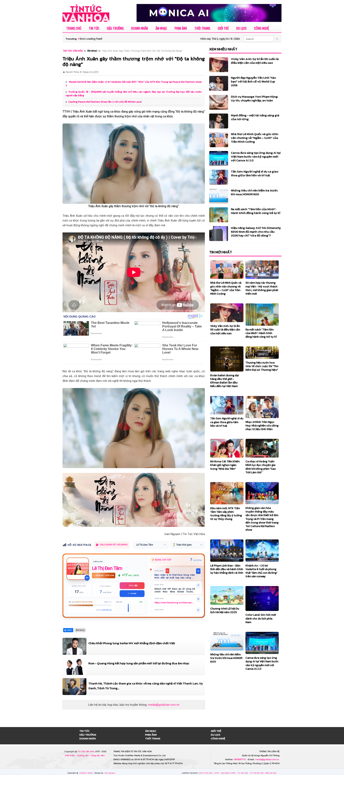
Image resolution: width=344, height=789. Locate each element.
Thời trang (202, 28)
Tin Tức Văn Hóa (86, 751)
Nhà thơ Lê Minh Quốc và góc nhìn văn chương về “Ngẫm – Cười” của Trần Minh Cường (254, 138)
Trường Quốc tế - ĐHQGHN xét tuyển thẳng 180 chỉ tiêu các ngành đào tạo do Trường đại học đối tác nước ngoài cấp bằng (134, 93)
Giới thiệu (70, 755)
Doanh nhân (139, 28)
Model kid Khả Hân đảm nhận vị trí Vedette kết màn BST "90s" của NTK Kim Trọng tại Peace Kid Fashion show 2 (134, 83)
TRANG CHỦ (73, 28)
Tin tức (94, 28)
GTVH (217, 773)
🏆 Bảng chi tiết (162, 560)
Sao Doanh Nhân (228, 773)
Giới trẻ (223, 28)
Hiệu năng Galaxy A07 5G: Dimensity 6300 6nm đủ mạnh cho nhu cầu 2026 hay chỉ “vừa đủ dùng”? (256, 231)
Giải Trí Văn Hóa (206, 773)
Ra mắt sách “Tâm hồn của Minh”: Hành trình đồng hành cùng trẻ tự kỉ (255, 211)
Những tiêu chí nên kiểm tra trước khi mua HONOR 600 (254, 192)
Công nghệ (261, 28)
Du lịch (241, 28)
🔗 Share (132, 593)
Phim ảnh (181, 28)
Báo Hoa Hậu (271, 773)
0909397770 (240, 759)
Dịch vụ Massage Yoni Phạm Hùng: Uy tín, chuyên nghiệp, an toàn (254, 98)
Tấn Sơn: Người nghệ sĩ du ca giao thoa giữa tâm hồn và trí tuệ (254, 173)
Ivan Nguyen (110, 773)
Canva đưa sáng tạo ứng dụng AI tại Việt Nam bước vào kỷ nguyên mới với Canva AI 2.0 (256, 156)
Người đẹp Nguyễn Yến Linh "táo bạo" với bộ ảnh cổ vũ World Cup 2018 (253, 81)
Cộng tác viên (98, 755)
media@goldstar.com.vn (163, 705)
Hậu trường (115, 28)
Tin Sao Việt (243, 773)
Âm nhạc (161, 28)
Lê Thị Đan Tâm (107, 568)
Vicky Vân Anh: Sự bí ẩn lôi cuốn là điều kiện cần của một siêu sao (255, 61)
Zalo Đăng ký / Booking (114, 545)
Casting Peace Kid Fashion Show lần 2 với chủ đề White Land (105, 102)
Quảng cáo (83, 755)
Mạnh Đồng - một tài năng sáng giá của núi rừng (255, 117)
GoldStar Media (86, 773)
